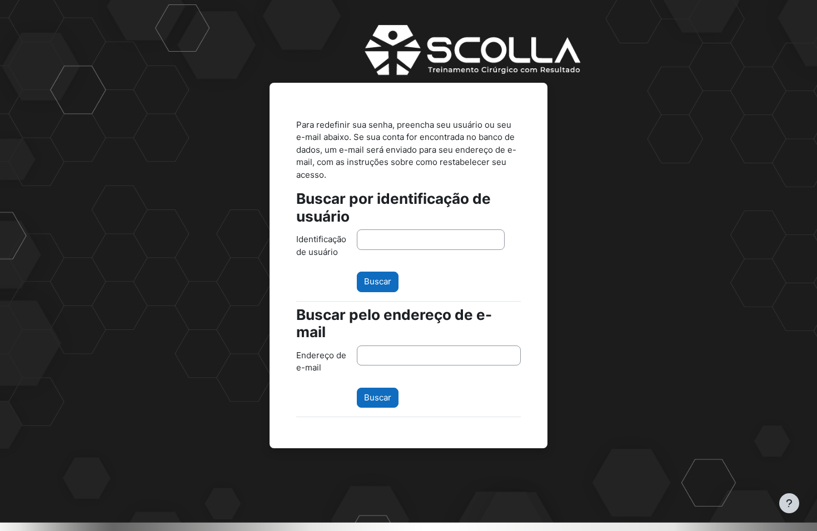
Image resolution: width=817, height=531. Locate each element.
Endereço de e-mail (321, 361)
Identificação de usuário (321, 245)
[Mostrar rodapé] (789, 503)
